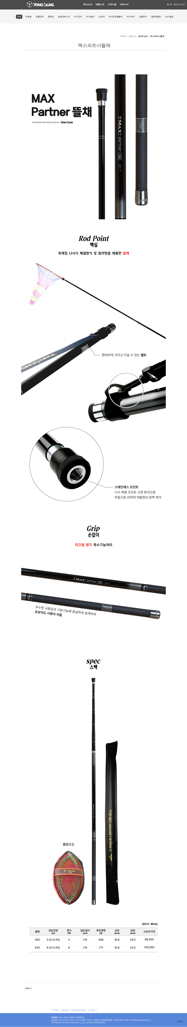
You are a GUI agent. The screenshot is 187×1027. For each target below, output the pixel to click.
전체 (19, 17)
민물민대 (40, 17)
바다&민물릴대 (116, 17)
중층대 (51, 17)
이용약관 (64, 1010)
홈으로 (169, 4)
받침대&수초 (64, 17)
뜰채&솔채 (143, 36)
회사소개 (87, 4)
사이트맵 (91, 1010)
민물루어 (143, 17)
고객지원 (112, 4)
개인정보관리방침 (78, 1010)
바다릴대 (90, 17)
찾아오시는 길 (179, 4)
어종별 (28, 17)
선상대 (101, 17)
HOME (55, 1010)
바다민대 (78, 17)
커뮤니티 (124, 4)
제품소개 (100, 4)
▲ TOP (180, 1021)
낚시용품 (169, 17)
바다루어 (131, 17)
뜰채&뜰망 (156, 17)
